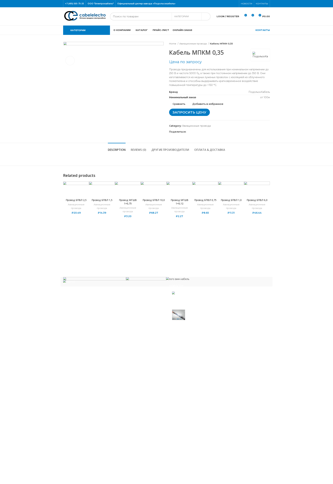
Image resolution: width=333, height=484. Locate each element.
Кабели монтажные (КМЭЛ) (83, 407)
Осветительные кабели (80, 423)
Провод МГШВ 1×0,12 (179, 201)
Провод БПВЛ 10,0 (154, 200)
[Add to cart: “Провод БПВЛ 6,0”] (267, 195)
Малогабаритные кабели (81, 383)
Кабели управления (78, 462)
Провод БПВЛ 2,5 (76, 200)
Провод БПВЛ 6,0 (257, 200)
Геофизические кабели (80, 368)
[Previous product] (261, 43)
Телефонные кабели (79, 457)
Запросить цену (189, 112)
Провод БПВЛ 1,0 (231, 200)
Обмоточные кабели (79, 417)
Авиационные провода (193, 43)
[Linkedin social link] (201, 132)
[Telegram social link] (205, 132)
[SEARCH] (206, 16)
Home (173, 43)
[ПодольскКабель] (94, 281)
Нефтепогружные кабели (82, 412)
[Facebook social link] (219, 3)
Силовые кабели (76, 433)
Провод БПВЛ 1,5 (102, 200)
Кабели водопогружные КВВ (84, 358)
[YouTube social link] (231, 3)
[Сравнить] (76, 192)
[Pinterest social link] (235, 3)
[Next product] (268, 43)
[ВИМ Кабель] (177, 278)
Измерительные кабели (81, 373)
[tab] (117, 148)
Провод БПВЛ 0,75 (205, 200)
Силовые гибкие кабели (81, 452)
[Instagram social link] (227, 3)
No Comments (195, 306)
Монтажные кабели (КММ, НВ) (85, 402)
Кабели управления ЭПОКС (83, 363)
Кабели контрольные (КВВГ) (84, 378)
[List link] (113, 301)
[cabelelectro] (146, 279)
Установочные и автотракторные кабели (91, 467)
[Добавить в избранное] (267, 187)
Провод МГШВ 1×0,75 (128, 201)
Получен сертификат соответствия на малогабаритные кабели (204, 299)
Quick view (267, 203)
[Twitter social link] (223, 3)
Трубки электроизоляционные (85, 472)
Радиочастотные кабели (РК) (84, 428)
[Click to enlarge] (70, 60)
